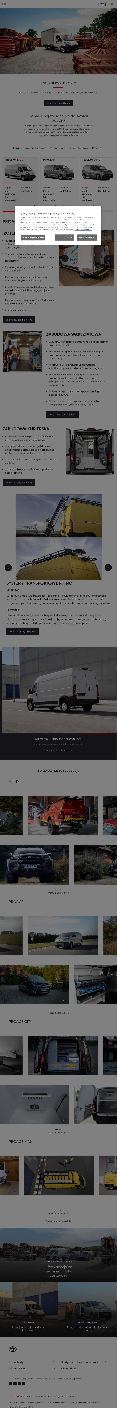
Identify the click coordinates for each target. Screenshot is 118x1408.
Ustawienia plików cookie (33, 237)
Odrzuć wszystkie (65, 237)
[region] (58, 225)
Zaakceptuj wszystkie (87, 237)
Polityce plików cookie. (83, 229)
